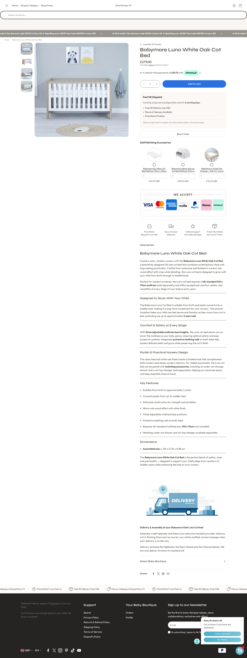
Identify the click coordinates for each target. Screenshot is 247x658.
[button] (7, 6)
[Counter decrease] (143, 84)
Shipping (151, 65)
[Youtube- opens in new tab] (79, 650)
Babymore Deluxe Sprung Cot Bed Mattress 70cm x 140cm (183, 171)
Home (7, 40)
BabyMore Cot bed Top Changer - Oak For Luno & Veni (212, 171)
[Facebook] (153, 573)
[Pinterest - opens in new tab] (66, 650)
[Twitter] (158, 573)
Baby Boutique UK (123, 5)
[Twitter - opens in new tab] (54, 650)
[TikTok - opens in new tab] (73, 650)
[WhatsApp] (163, 573)
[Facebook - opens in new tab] (48, 650)
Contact (54, 603)
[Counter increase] (156, 84)
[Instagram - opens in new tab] (60, 650)
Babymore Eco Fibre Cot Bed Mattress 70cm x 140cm (154, 169)
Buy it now (183, 134)
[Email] (168, 573)
